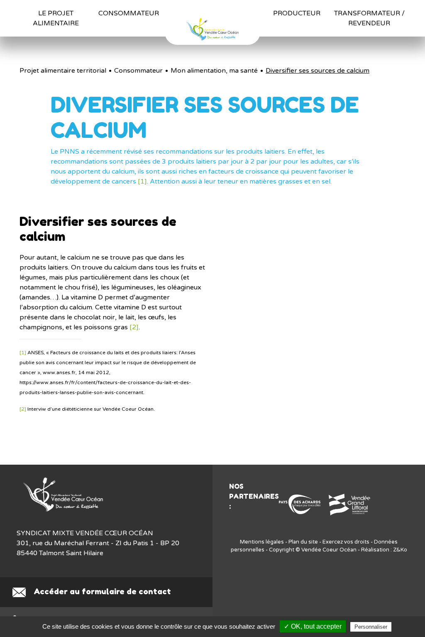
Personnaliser (370, 627)
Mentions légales (262, 542)
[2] (134, 327)
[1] (142, 181)
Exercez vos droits (345, 542)
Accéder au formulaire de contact (101, 591)
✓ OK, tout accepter (313, 626)
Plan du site (303, 542)
